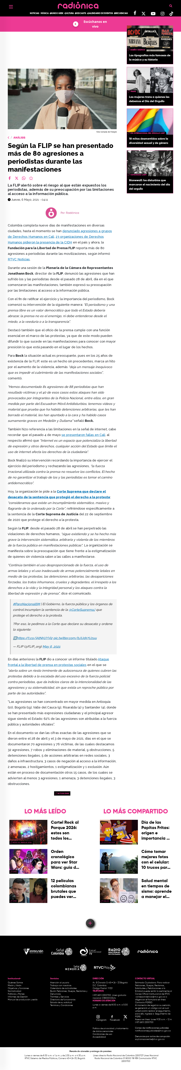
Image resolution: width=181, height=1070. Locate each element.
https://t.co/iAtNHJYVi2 (34, 638)
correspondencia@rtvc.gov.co (150, 997)
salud (106, 901)
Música (45, 13)
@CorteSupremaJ (82, 610)
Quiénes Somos (15, 983)
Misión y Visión (14, 986)
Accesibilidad (99, 1037)
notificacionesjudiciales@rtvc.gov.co (153, 1031)
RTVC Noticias (19, 259)
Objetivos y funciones (18, 988)
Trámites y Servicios (59, 997)
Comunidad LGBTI (138, 175)
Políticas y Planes (16, 994)
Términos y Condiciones (61, 1005)
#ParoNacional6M (26, 604)
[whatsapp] (23, 178)
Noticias (34, 13)
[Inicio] (78, 4)
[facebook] (9, 178)
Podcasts (80, 13)
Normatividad (14, 991)
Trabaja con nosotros (60, 986)
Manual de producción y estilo (22, 1000)
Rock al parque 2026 (22, 843)
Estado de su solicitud (61, 1003)
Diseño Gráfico (137, 50)
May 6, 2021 (51, 646)
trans (133, 91)
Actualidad (63, 793)
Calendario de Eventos (100, 13)
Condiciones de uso (102, 1034)
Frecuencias (121, 13)
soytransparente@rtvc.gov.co (150, 1039)
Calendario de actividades (63, 988)
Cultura (69, 13)
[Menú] (11, 7)
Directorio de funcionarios (62, 1000)
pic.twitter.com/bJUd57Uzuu (75, 638)
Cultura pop (109, 843)
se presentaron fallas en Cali (83, 435)
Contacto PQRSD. (144, 1003)
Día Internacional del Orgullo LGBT (147, 133)
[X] (16, 178)
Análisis (19, 137)
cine (15, 872)
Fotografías (109, 872)
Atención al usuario (59, 983)
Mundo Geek (56, 13)
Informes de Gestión (18, 997)
